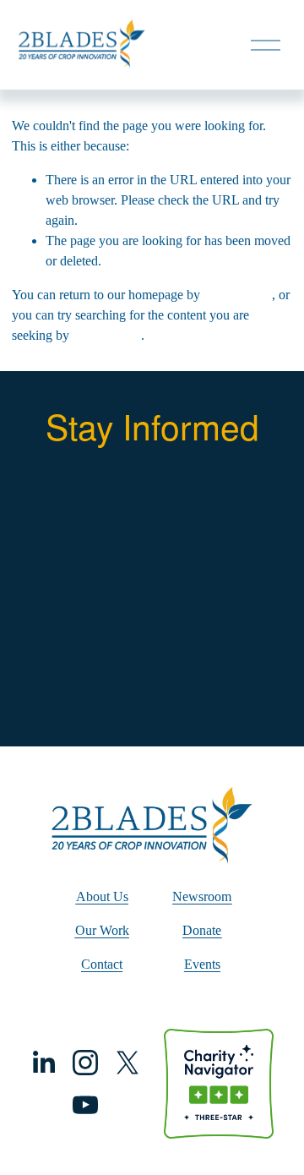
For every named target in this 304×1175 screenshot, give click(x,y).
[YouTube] (85, 1104)
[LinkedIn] (43, 1062)
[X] (127, 1062)
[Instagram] (85, 1062)
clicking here (238, 294)
